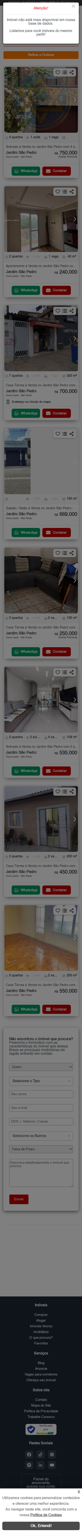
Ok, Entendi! (41, 1526)
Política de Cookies (46, 1515)
